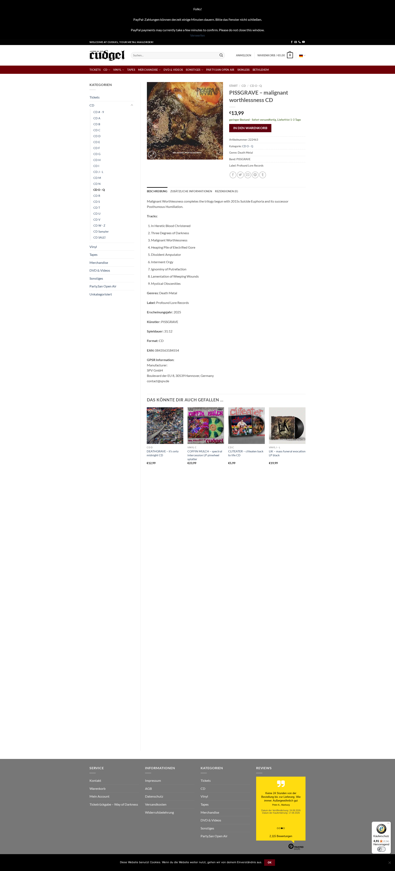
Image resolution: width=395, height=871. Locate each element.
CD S (96, 201)
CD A (96, 118)
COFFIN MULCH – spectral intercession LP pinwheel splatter (204, 455)
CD (105, 69)
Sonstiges (193, 69)
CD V (96, 219)
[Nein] (389, 864)
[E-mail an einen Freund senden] (247, 174)
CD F (96, 148)
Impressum (153, 780)
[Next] (305, 575)
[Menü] (388, 824)
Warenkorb (97, 788)
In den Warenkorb (250, 128)
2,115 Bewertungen (281, 836)
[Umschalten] (131, 105)
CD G (96, 154)
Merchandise (148, 69)
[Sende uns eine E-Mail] (295, 42)
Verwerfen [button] (197, 35)
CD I (96, 166)
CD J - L (98, 172)
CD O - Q (99, 189)
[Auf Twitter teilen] (240, 174)
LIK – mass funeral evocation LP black (287, 453)
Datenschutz (154, 796)
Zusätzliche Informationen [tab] (191, 191)
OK (270, 862)
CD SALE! (99, 237)
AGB (148, 788)
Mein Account (99, 796)
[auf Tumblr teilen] (262, 174)
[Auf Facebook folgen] (291, 42)
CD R (96, 195)
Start (233, 85)
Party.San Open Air (220, 69)
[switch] (381, 849)
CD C (96, 130)
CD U (96, 213)
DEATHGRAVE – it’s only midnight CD (163, 453)
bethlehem (261, 69)
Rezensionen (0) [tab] (226, 191)
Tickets (95, 69)
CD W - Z (99, 225)
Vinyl (117, 69)
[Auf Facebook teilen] (233, 174)
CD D (97, 136)
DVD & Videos (173, 69)
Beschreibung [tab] (157, 191)
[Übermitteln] (221, 55)
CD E (96, 142)
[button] (243, 55)
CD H (97, 160)
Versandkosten (155, 804)
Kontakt (95, 780)
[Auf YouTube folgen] (303, 42)
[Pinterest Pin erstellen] (255, 174)
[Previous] (147, 575)
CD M (97, 178)
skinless (243, 69)
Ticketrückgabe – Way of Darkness (113, 804)
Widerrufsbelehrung (159, 812)
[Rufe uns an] (299, 42)
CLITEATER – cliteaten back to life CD (245, 453)
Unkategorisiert (100, 294)
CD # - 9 (98, 112)
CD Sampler (101, 231)
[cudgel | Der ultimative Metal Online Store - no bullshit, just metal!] (107, 55)
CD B (96, 124)
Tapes (131, 69)
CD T (96, 207)
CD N (97, 183)
